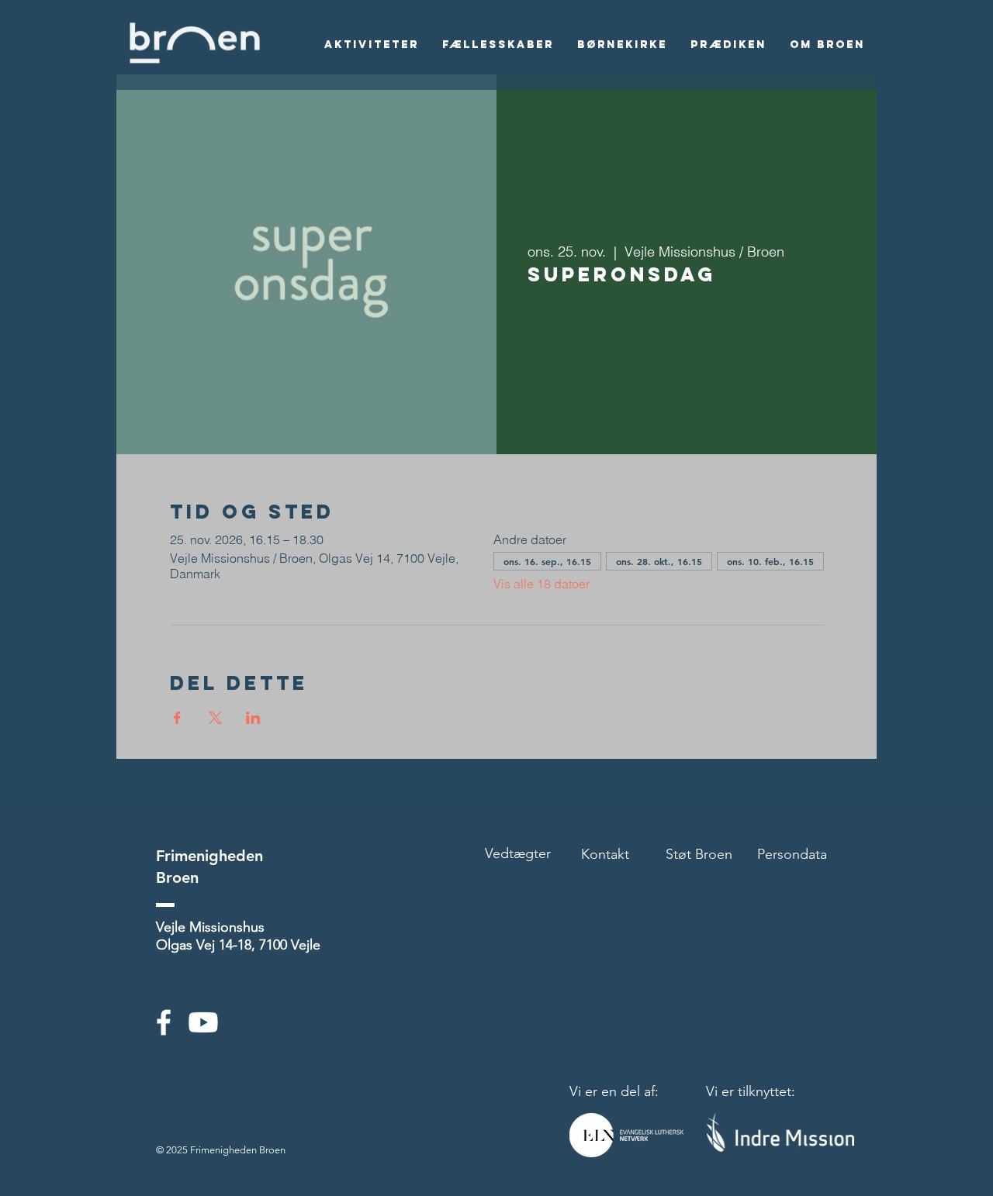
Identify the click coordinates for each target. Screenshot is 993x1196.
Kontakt (605, 854)
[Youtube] (203, 1022)
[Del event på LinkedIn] (253, 718)
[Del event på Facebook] (177, 718)
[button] (372, 45)
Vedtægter (518, 853)
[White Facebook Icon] (164, 1022)
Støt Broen (699, 854)
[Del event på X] (215, 718)
